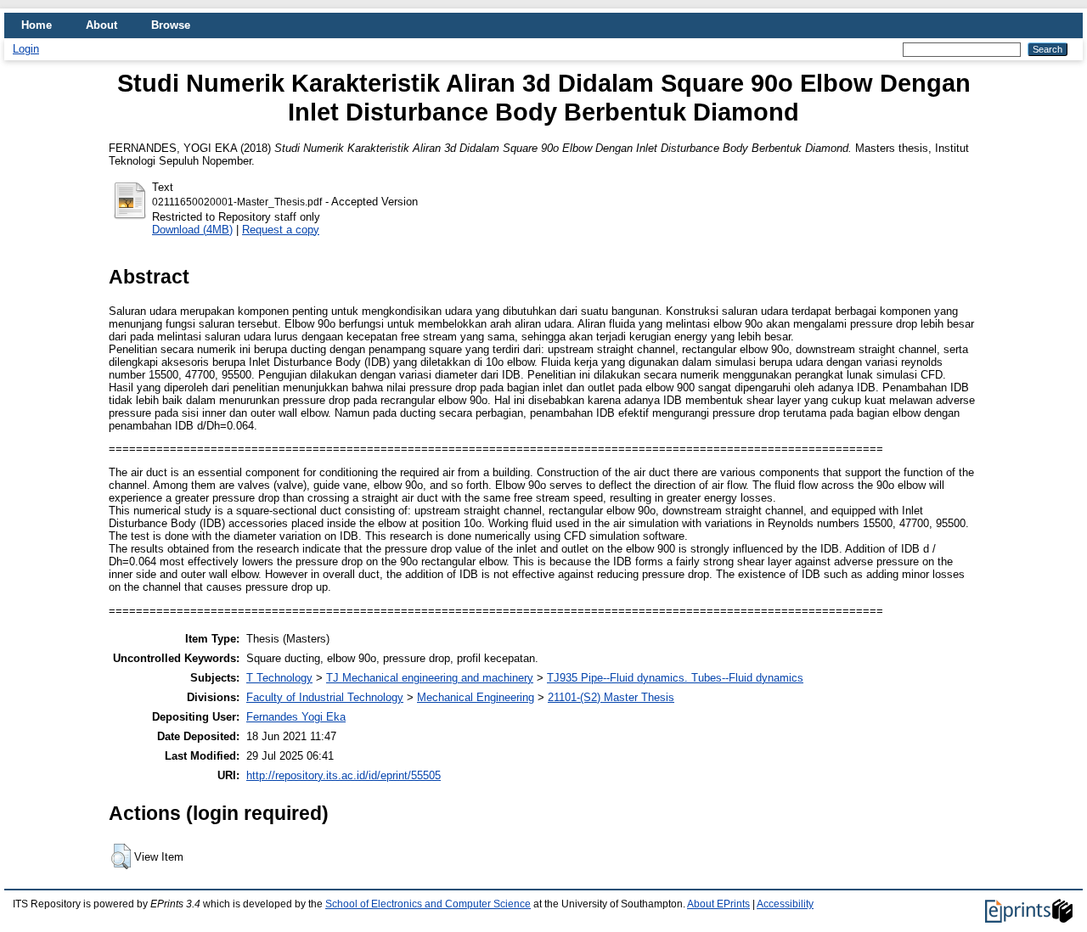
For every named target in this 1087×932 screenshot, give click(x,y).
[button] (121, 856)
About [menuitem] (101, 25)
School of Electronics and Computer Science (428, 904)
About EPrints (718, 904)
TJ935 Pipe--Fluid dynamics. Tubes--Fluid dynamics (675, 677)
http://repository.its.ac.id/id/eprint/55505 (343, 775)
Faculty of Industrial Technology (324, 697)
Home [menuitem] (36, 25)
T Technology (279, 677)
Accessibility (785, 904)
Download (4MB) (192, 229)
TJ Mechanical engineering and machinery (429, 677)
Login (26, 48)
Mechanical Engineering (475, 697)
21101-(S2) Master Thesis (611, 697)
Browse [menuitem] (170, 25)
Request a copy (280, 229)
